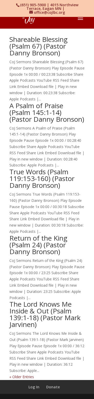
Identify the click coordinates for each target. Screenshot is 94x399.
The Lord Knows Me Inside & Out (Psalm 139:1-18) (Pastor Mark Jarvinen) (45, 314)
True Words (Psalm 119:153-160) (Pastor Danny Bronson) (41, 178)
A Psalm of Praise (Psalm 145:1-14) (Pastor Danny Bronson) (46, 112)
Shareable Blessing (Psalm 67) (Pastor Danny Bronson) (38, 46)
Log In (33, 386)
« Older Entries (21, 376)
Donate (53, 386)
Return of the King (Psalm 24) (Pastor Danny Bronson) (38, 244)
